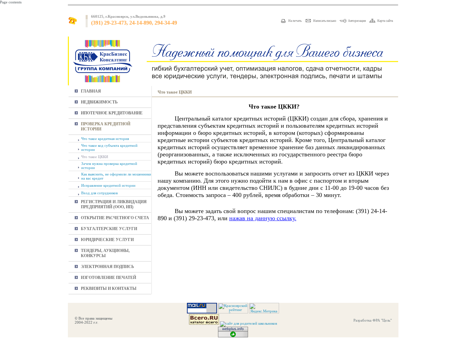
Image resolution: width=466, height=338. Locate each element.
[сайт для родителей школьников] (248, 323)
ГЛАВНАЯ (91, 91)
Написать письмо (324, 21)
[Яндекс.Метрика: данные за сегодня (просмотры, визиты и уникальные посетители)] (264, 308)
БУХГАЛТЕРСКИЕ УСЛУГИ (109, 228)
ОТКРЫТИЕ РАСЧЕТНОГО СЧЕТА (115, 217)
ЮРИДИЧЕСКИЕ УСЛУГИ (107, 239)
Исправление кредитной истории (108, 185)
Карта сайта (385, 21)
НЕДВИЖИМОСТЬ (99, 102)
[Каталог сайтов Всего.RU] (204, 323)
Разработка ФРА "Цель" (372, 320)
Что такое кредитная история (105, 139)
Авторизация (357, 21)
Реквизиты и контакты (108, 288)
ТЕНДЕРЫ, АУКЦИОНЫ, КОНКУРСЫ (105, 253)
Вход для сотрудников (99, 193)
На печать (295, 21)
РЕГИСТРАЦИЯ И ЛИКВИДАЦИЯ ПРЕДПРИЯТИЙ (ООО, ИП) (114, 204)
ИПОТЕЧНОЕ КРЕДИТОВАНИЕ (112, 113)
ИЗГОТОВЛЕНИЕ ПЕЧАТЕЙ (108, 277)
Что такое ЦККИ (94, 157)
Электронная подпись (107, 266)
